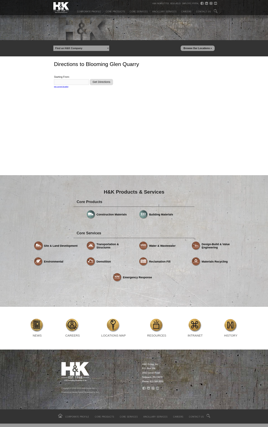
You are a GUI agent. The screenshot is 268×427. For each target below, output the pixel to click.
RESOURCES (175, 3)
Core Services (139, 11)
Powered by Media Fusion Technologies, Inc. (80, 392)
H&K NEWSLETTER (160, 3)
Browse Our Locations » (197, 48)
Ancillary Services (164, 11)
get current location (61, 87)
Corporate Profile (89, 11)
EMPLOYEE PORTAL (190, 3)
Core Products (115, 11)
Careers (186, 11)
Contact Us (203, 11)
